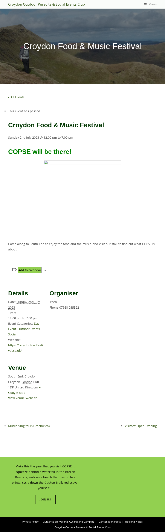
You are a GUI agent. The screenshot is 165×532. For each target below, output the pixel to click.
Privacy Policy (30, 521)
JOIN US (45, 499)
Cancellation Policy (110, 521)
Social (12, 334)
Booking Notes (134, 521)
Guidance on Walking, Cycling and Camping (68, 521)
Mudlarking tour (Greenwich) (29, 426)
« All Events (16, 97)
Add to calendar (29, 270)
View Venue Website (22, 398)
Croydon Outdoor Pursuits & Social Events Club (46, 4)
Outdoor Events (29, 329)
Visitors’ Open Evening (141, 426)
